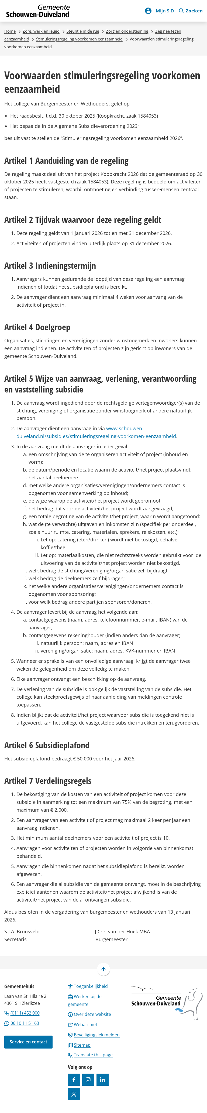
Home (10, 31)
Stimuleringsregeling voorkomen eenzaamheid (79, 39)
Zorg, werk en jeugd (41, 31)
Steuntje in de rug (83, 31)
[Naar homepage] (38, 11)
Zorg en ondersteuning (127, 31)
